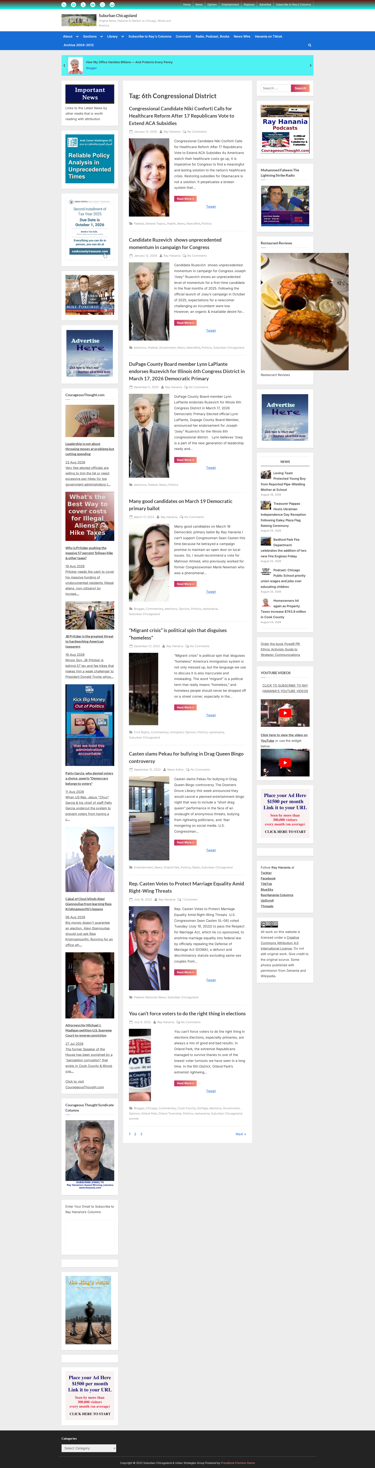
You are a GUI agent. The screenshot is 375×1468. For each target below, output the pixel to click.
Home (187, 4)
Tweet (211, 207)
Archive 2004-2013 (79, 45)
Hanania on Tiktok (268, 36)
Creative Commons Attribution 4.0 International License (280, 943)
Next (239, 1134)
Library (112, 36)
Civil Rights (141, 732)
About (67, 36)
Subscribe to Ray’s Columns (293, 4)
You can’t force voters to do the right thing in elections (187, 1013)
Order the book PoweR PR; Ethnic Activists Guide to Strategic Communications (280, 649)
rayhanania (210, 608)
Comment (183, 36)
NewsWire (193, 223)
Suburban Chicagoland (118, 15)
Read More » (187, 199)
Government (167, 347)
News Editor (175, 769)
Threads (267, 906)
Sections (90, 36)
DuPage (202, 1108)
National (151, 997)
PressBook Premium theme (238, 1462)
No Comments (197, 132)
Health (171, 223)
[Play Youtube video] (285, 713)
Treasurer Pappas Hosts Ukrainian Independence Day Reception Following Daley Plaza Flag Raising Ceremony (283, 515)
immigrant (177, 732)
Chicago (151, 1108)
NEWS (285, 462)
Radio (196, 867)
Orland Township (169, 1113)
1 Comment (189, 900)
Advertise (265, 4)
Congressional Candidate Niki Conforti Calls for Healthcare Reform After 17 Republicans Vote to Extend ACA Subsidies (181, 116)
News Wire (242, 36)
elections (140, 347)
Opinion (212, 4)
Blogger (91, 68)
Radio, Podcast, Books (212, 36)
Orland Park (171, 867)
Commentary (154, 608)
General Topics (155, 223)
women (134, 1118)
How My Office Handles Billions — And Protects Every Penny (129, 62)
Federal (139, 223)
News (199, 4)
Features (249, 4)
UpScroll (267, 900)
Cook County (187, 1108)
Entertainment (230, 4)
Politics (207, 223)
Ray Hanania (172, 131)
